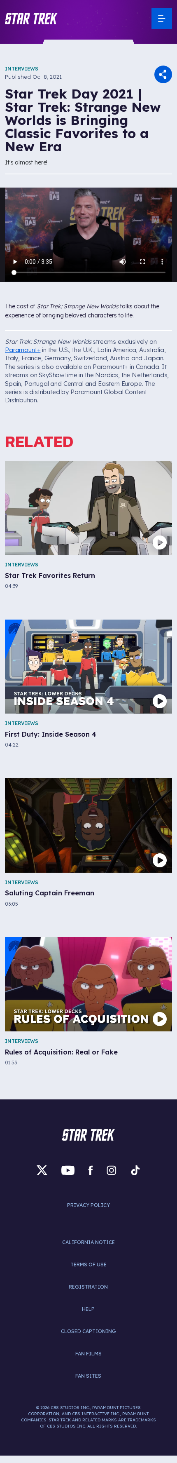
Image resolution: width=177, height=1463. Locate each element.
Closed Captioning (88, 1331)
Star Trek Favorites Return (50, 576)
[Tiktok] (135, 1170)
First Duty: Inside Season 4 (50, 734)
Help (88, 1309)
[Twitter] (42, 1170)
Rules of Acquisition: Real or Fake (61, 1052)
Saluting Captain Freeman (49, 893)
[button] (31, 18)
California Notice (88, 1242)
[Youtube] (68, 1170)
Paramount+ (22, 350)
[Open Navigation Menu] (161, 18)
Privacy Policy (88, 1205)
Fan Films (88, 1353)
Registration (88, 1287)
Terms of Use (88, 1264)
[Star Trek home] (88, 1135)
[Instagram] (111, 1170)
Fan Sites (88, 1376)
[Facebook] (90, 1170)
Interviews (21, 69)
